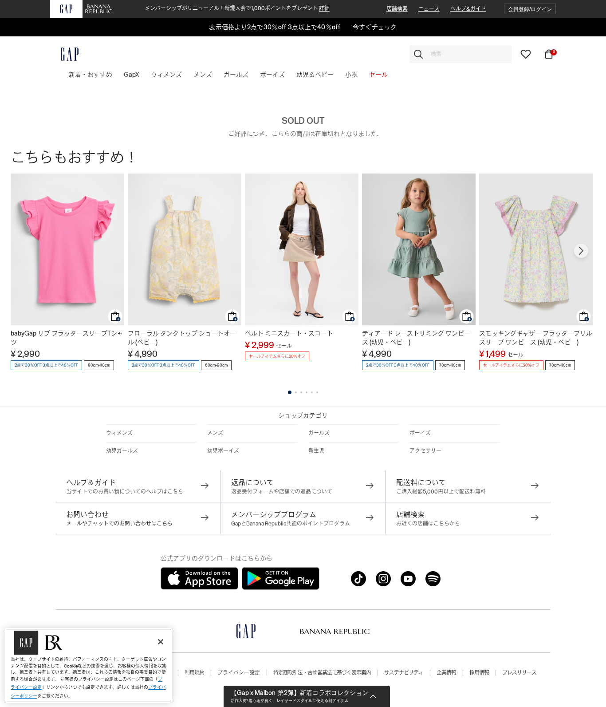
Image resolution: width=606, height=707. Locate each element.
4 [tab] (306, 392)
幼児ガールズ (122, 451)
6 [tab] (317, 392)
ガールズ (319, 433)
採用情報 (479, 673)
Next (581, 251)
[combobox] (460, 54)
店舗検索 (397, 9)
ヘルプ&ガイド (468, 9)
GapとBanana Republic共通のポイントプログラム (290, 524)
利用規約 (194, 673)
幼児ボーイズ (223, 451)
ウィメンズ (119, 433)
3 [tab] (301, 392)
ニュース (429, 9)
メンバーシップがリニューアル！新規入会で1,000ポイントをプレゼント (237, 8)
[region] (88, 665)
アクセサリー (425, 451)
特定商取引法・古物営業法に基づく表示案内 (322, 673)
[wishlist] (525, 53)
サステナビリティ (403, 673)
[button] (529, 9)
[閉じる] (160, 642)
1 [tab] (289, 392)
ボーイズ (420, 433)
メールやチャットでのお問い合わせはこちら (119, 524)
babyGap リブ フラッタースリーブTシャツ (67, 338)
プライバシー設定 (238, 673)
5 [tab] (312, 392)
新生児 (316, 451)
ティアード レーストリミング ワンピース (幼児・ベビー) (416, 338)
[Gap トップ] (64, 54)
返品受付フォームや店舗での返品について (281, 492)
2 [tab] (296, 392)
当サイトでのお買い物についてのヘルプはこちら (124, 492)
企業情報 (446, 673)
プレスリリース (519, 673)
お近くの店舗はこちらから (428, 524)
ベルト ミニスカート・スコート (289, 333)
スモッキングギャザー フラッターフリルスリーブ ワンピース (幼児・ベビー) (535, 338)
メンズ (215, 433)
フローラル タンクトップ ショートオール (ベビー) (182, 338)
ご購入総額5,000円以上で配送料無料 (441, 492)
